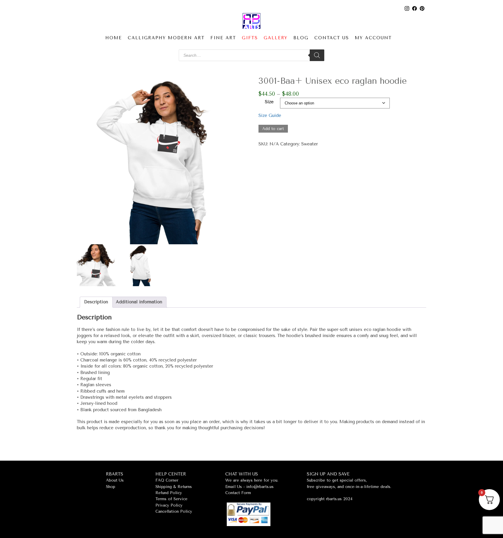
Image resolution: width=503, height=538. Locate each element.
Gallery (276, 37)
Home (113, 37)
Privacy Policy (169, 505)
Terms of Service (171, 499)
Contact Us (331, 37)
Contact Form (238, 493)
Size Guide (269, 115)
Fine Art (223, 37)
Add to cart (273, 129)
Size (269, 101)
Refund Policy (168, 493)
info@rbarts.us (260, 486)
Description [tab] (96, 302)
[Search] (317, 55)
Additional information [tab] (139, 302)
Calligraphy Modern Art (166, 37)
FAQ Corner (166, 480)
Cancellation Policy (173, 511)
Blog (301, 37)
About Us (115, 480)
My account (373, 37)
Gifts (250, 37)
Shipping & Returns (173, 486)
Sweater (309, 144)
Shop (110, 486)
